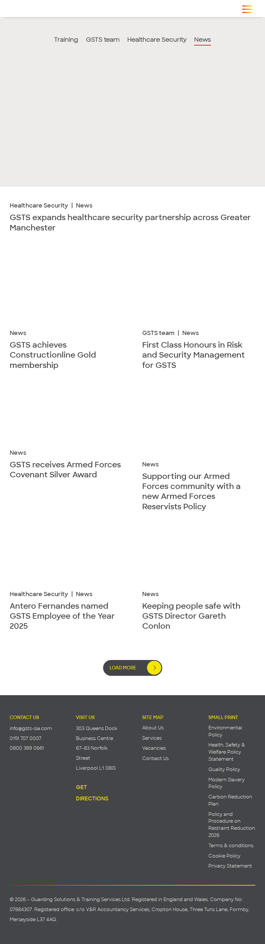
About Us (153, 727)
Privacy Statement (230, 865)
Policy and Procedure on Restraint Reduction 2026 (231, 824)
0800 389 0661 (27, 748)
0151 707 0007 (25, 738)
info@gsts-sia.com (31, 728)
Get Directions (92, 792)
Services (152, 738)
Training (66, 40)
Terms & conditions (230, 845)
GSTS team (103, 40)
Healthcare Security (156, 40)
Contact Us (155, 758)
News (202, 40)
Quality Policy (224, 769)
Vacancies (154, 748)
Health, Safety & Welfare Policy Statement (226, 751)
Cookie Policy (224, 855)
